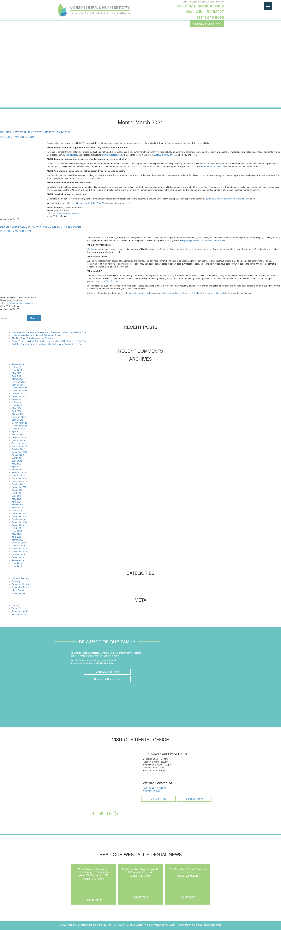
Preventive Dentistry (21, 584)
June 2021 (17, 495)
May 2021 (16, 498)
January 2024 (18, 419)
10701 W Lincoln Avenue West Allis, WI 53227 (200, 8)
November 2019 (19, 551)
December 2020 (19, 513)
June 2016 (17, 566)
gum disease (71, 154)
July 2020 (16, 527)
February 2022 (19, 472)
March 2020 (17, 539)
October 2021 (18, 484)
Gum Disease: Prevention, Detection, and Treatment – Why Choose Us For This (49, 332)
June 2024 (17, 405)
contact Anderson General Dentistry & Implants (180, 292)
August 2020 (18, 525)
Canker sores (93, 249)
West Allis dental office (164, 154)
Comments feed (19, 611)
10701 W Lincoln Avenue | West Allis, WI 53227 (150, 924)
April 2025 (16, 375)
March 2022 (17, 469)
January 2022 (18, 475)
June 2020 (17, 530)
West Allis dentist (212, 166)
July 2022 (16, 457)
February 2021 (19, 507)
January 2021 (18, 510)
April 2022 (16, 466)
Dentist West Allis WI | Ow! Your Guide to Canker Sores (41, 226)
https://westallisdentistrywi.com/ (65, 213)
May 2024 (16, 408)
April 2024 (16, 410)
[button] (107, 672)
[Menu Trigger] (268, 6)
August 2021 (18, 489)
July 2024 (16, 402)
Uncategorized (18, 592)
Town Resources (212, 924)
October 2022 (18, 449)
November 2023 (19, 425)
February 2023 (19, 437)
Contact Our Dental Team (207, 23)
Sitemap (197, 924)
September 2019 (20, 557)
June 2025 (17, 370)
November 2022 (19, 446)
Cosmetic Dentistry (20, 578)
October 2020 (18, 519)
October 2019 (18, 554)
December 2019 (19, 548)
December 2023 (19, 422)
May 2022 (16, 463)
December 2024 (19, 387)
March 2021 (17, 504)
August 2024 (18, 399)
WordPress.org (19, 613)
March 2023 (17, 434)
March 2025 (17, 378)
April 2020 (16, 536)
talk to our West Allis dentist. (109, 281)
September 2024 (20, 396)
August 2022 (18, 454)
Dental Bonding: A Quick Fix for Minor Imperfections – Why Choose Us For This (49, 341)
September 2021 (20, 487)
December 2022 (19, 443)
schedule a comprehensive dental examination (227, 198)
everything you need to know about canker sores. (203, 240)
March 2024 (17, 413)
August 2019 (18, 560)
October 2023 (18, 428)
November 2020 (19, 516)
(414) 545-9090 (210, 17)
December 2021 (19, 478)
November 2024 (19, 390)
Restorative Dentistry (21, 587)
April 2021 (16, 501)
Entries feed (17, 608)
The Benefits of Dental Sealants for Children (32, 338)
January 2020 (18, 545)
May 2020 (16, 533)
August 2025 (18, 364)
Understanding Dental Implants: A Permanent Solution (37, 335)
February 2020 (19, 542)
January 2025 (18, 384)
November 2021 (19, 481)
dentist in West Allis (216, 292)
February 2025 (19, 381)
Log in (15, 605)
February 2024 (19, 416)
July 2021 (16, 492)
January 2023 (18, 440)
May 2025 (16, 372)
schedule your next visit (139, 292)
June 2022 (17, 460)
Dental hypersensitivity (112, 154)
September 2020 (20, 522)
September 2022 (20, 451)
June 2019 (17, 563)
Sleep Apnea (18, 590)
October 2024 (18, 393)
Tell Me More (93, 899)
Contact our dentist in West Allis (91, 203)
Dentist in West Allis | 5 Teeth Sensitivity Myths (35, 132)
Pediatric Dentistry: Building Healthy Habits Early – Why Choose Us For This (47, 344)
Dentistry (16, 581)
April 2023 (16, 431)
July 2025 (16, 367)
